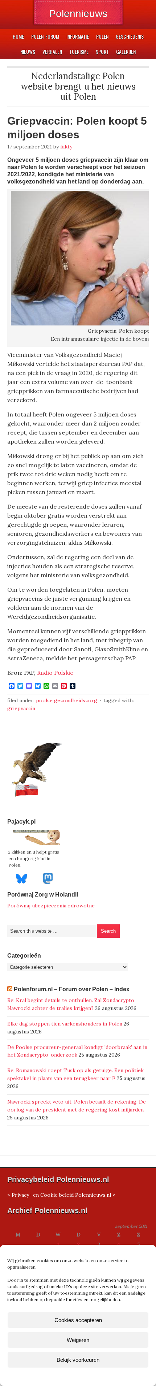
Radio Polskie (55, 672)
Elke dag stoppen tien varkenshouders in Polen (64, 1023)
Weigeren (78, 1340)
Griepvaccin (21, 708)
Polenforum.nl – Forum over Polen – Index (72, 989)
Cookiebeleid (56, 1376)
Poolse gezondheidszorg (66, 700)
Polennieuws (78, 13)
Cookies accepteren (78, 1320)
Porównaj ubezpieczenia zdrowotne (51, 905)
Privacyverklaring (92, 1376)
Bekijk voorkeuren (78, 1360)
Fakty (66, 146)
